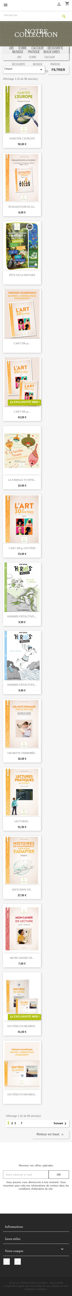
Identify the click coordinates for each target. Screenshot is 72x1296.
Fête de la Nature (22, 275)
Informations (14, 1227)
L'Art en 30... (22, 343)
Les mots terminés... (22, 753)
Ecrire (32, 57)
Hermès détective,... (22, 616)
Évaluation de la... (22, 206)
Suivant (61, 1123)
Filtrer (58, 69)
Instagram (17, 1261)
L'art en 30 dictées (22, 548)
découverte (55, 47)
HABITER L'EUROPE (22, 138)
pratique (34, 51)
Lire (11, 47)
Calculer (49, 57)
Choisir (23, 69)
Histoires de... (22, 889)
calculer (37, 47)
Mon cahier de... (22, 958)
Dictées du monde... (22, 1026)
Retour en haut (51, 1134)
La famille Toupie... (22, 480)
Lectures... (22, 821)
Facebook (6, 1261)
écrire (23, 47)
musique (17, 51)
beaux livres (52, 51)
